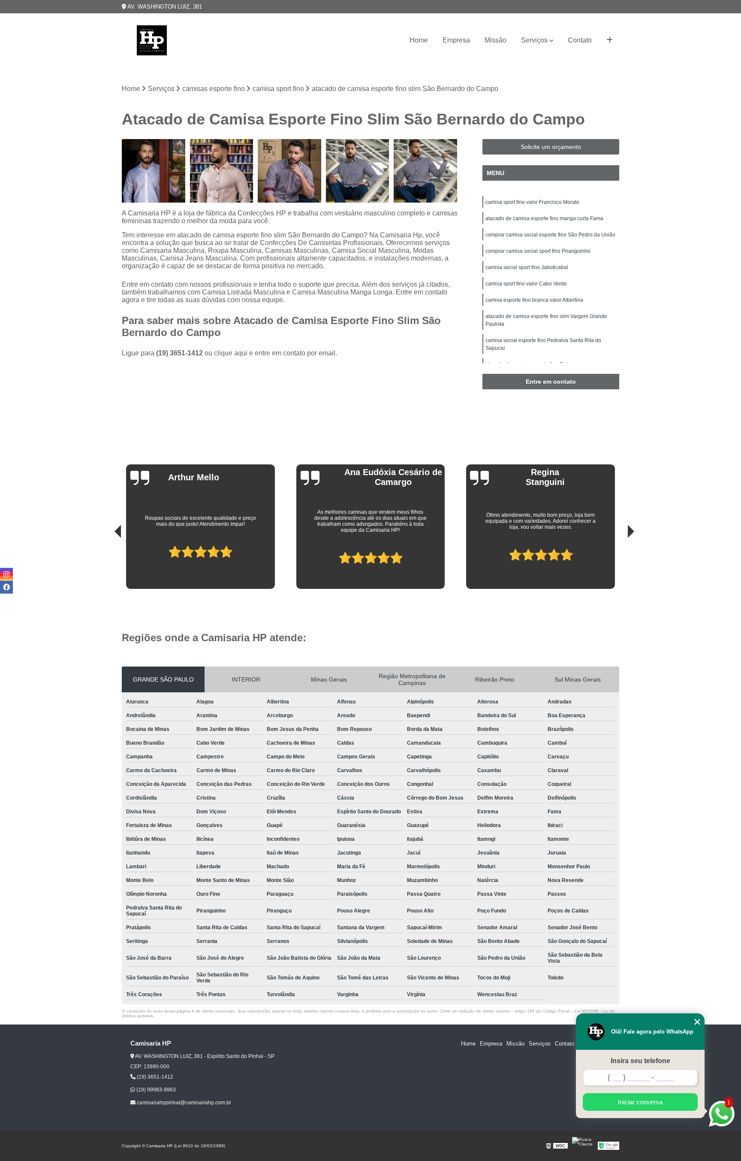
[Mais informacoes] (609, 40)
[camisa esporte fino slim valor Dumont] (358, 171)
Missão (495, 40)
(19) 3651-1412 (180, 353)
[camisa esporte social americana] (154, 171)
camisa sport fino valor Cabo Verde (526, 284)
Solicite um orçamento (551, 146)
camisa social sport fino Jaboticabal (526, 267)
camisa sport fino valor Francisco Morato (532, 202)
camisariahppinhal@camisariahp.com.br (183, 1103)
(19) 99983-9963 (155, 1090)
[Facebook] (6, 587)
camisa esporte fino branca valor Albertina (534, 300)
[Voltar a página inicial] (152, 40)
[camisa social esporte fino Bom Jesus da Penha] (290, 171)
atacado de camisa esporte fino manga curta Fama (544, 218)
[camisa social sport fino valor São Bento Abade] (426, 171)
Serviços (534, 40)
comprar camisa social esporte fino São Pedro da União (550, 235)
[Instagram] (6, 574)
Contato (580, 40)
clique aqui (230, 353)
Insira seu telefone (640, 1060)
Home (419, 40)
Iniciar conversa (640, 1102)
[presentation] (106, 564)
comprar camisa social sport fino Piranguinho (537, 251)
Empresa (456, 40)
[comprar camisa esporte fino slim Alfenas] (222, 171)
